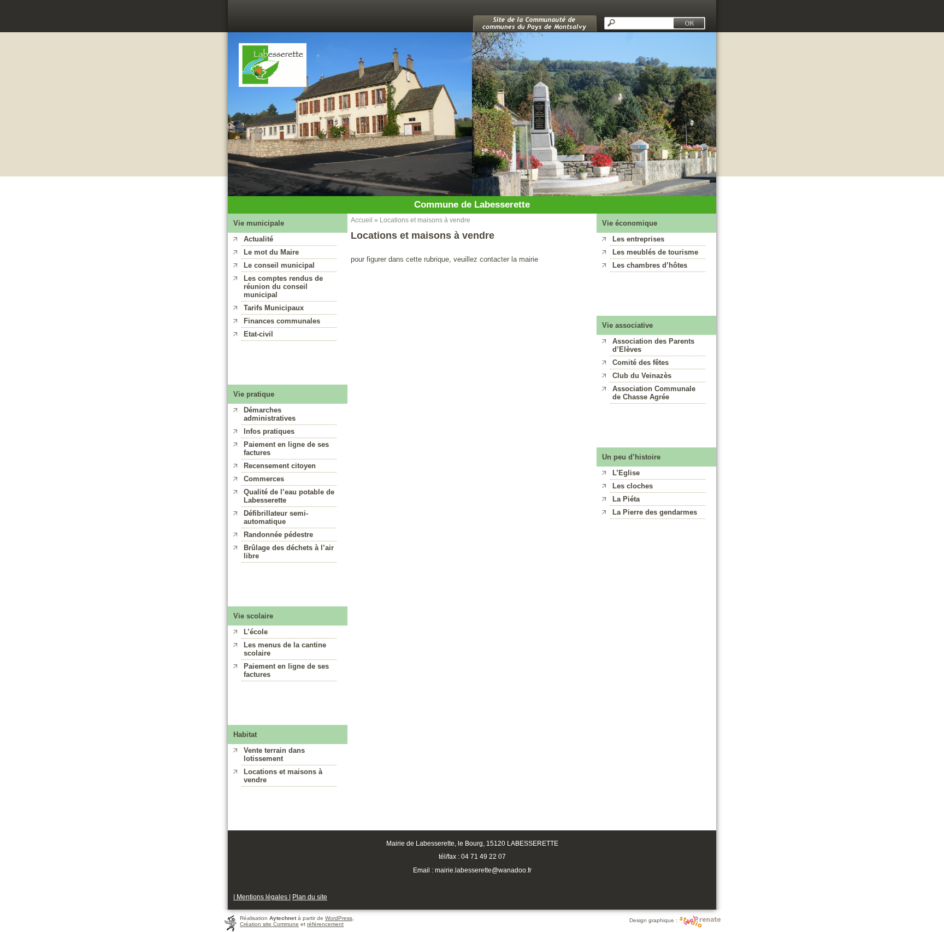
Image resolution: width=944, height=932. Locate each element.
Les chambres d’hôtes (649, 265)
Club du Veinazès (641, 375)
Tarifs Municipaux (274, 308)
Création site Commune (269, 924)
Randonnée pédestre (278, 534)
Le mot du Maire (271, 252)
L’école (256, 632)
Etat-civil (258, 334)
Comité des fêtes (640, 362)
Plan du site (309, 896)
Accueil (362, 219)
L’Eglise (626, 473)
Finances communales (282, 321)
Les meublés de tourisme (655, 252)
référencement (325, 924)
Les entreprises (638, 239)
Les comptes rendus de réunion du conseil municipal (283, 286)
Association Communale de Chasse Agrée (653, 393)
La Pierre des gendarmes (654, 512)
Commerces (264, 479)
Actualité (258, 239)
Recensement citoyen (280, 466)
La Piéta (626, 499)
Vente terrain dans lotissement (274, 754)
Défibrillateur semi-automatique (276, 517)
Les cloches (632, 486)
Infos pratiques (269, 431)
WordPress (338, 918)
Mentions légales (262, 896)
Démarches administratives (270, 414)
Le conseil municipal (279, 265)
